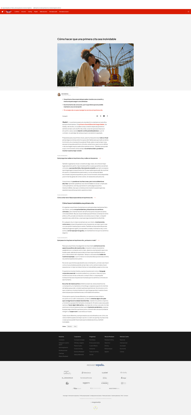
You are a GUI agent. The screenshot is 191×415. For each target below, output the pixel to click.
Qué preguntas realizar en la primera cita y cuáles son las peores (77, 158)
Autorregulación (63, 347)
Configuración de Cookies (95, 395)
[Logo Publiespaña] (95, 388)
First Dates (92, 340)
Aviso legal (65, 395)
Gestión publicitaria (116, 395)
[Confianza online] (95, 409)
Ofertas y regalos (79, 343)
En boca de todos (94, 343)
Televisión (70, 326)
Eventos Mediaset (79, 351)
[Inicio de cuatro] (2, 11)
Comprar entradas (79, 340)
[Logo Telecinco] (86, 373)
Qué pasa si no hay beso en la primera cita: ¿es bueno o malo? (76, 240)
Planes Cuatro (78, 345)
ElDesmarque (108, 348)
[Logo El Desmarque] (67, 377)
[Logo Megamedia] (96, 402)
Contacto (126, 395)
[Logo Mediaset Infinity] (67, 373)
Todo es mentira (93, 351)
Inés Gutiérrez (64, 93)
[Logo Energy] (123, 378)
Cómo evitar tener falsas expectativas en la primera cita (75, 197)
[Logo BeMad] (67, 383)
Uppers (107, 351)
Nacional (122, 340)
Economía (123, 348)
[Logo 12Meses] (123, 383)
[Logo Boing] (105, 378)
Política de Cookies (106, 395)
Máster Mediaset (63, 356)
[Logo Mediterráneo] (114, 388)
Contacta (61, 340)
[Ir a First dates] (9, 11)
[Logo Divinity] (123, 373)
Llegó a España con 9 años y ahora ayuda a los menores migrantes (17, 8)
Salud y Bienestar (79, 354)
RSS (122, 395)
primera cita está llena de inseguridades (91, 124)
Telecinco (107, 343)
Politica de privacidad (84, 395)
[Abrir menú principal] (188, 11)
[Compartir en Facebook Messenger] (104, 116)
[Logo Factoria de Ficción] (86, 378)
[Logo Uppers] (86, 383)
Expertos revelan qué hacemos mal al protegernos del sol (48, 8)
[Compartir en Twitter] (100, 116)
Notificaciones (63, 350)
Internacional (123, 343)
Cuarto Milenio (93, 345)
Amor (75, 326)
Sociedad (123, 345)
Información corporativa (73, 395)
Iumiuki (91, 354)
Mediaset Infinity (109, 340)
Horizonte (92, 348)
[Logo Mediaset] (95, 366)
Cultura (122, 351)
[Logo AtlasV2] (76, 388)
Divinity (107, 345)
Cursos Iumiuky (78, 348)
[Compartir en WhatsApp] (97, 116)
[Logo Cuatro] (105, 373)
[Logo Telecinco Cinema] (104, 383)
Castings (61, 353)
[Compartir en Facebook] (107, 116)
